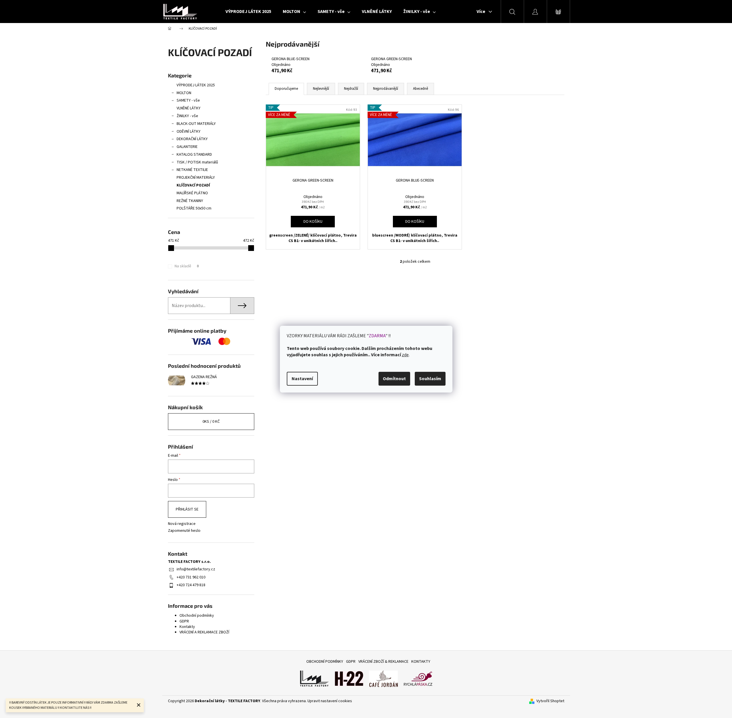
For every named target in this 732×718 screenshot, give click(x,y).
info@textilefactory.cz (196, 569)
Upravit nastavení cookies (329, 701)
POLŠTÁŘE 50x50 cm (194, 208)
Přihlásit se (187, 509)
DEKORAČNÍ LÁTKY (192, 139)
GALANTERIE (187, 147)
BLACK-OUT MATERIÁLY (196, 124)
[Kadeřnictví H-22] (349, 678)
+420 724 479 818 (191, 585)
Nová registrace (182, 524)
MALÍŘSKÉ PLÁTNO (192, 193)
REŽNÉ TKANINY (190, 201)
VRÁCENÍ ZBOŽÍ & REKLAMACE (383, 661)
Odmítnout (394, 379)
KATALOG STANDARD (194, 154)
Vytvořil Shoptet (550, 701)
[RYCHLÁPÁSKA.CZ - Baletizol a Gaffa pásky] (418, 678)
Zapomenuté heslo (184, 531)
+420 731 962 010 (191, 577)
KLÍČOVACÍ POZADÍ (193, 185)
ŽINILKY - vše (187, 116)
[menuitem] (248, 11)
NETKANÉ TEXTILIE (192, 170)
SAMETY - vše (188, 100)
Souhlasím (430, 379)
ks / (211, 421)
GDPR (184, 621)
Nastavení (302, 379)
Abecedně (420, 88)
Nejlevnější (321, 88)
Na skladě (187, 266)
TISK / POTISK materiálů (197, 162)
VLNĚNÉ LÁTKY (188, 108)
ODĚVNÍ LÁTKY (188, 131)
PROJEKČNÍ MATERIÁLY (196, 177)
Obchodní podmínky (196, 615)
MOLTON (184, 93)
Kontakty (187, 627)
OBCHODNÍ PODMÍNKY (324, 661)
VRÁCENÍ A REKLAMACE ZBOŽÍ (204, 632)
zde (405, 355)
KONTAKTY (420, 661)
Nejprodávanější (385, 88)
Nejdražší (351, 88)
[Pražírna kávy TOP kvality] (383, 678)
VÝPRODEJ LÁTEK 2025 (196, 85)
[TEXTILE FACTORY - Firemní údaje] (314, 678)
